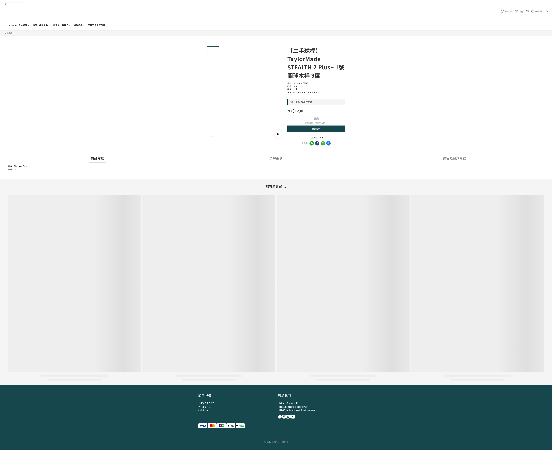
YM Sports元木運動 (17, 25)
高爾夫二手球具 (60, 25)
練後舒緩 (78, 25)
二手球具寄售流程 (206, 403)
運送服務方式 (204, 406)
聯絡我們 (316, 128)
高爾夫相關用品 (40, 25)
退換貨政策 (203, 410)
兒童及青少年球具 (96, 25)
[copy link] (328, 143)
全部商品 (8, 32)
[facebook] (317, 143)
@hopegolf (291, 403)
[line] (311, 143)
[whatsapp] (323, 143)
